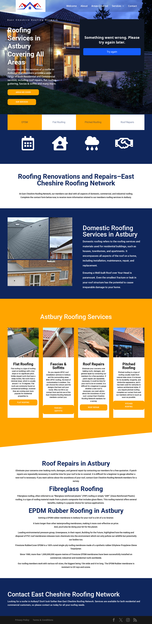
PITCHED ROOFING (129, 405)
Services (116, 6)
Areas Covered (99, 6)
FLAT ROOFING (23, 402)
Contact (132, 6)
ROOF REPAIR (93, 407)
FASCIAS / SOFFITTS (58, 409)
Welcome (71, 6)
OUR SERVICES (22, 102)
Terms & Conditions (43, 620)
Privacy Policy (22, 620)
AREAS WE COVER (23, 92)
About (84, 6)
